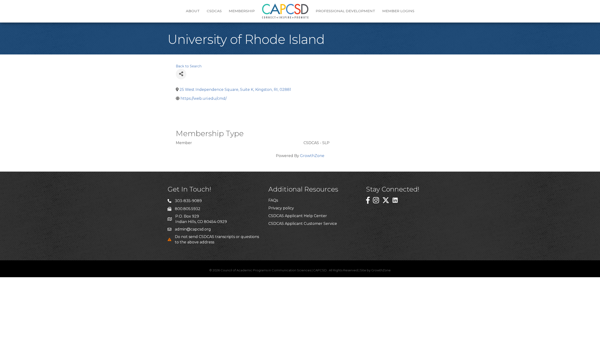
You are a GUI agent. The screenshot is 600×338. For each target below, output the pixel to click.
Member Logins (398, 11)
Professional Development (345, 11)
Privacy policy (281, 208)
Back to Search (189, 66)
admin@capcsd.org (193, 229)
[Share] (181, 74)
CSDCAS (214, 11)
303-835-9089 (188, 201)
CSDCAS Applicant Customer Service (302, 223)
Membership (242, 11)
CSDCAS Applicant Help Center (297, 216)
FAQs (273, 200)
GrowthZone (312, 156)
